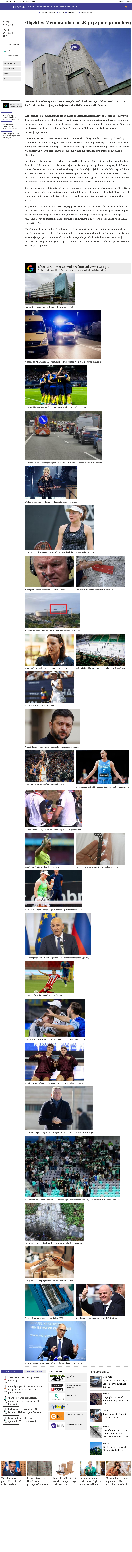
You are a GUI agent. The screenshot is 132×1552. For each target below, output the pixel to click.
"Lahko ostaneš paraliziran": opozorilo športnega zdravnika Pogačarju (24, 1401)
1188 (33, 1)
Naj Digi (61, 12)
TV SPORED (8, 1)
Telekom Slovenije (125, 1)
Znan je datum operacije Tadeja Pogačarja (24, 1379)
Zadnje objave (35, 1371)
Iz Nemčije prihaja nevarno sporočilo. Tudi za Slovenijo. (23, 1420)
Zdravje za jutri (72, 12)
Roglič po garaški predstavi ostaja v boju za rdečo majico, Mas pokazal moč (25, 1389)
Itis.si (27, 1)
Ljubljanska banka (10, 63)
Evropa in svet (43, 7)
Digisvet (54, 7)
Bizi (15, 1)
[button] (5, 7)
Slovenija (31, 7)
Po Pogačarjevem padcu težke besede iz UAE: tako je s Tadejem (25, 1411)
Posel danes (65, 7)
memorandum (9, 68)
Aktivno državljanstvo (48, 12)
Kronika (75, 7)
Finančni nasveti (86, 12)
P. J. (11, 24)
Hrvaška (7, 74)
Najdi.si (21, 1)
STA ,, (6, 24)
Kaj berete (12, 1371)
